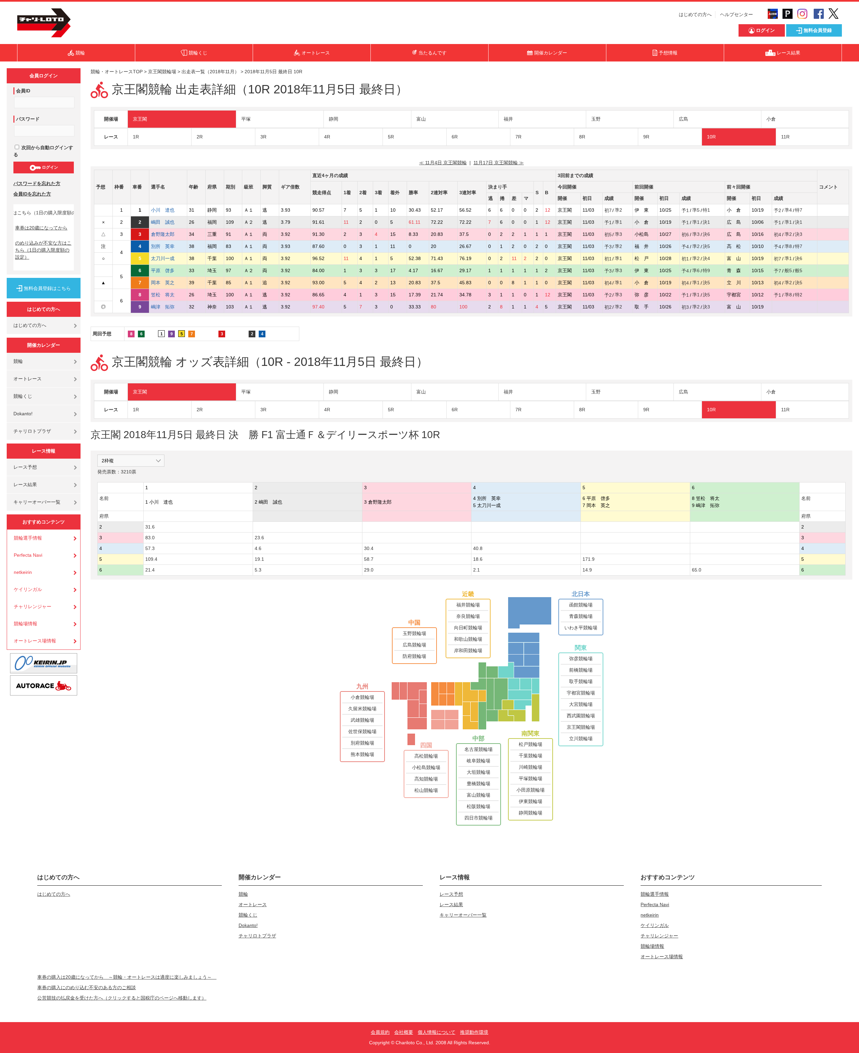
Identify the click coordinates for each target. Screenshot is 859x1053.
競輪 (18, 361)
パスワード (28, 119)
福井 (508, 119)
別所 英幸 (162, 246)
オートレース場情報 (35, 640)
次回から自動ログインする (43, 151)
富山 (421, 119)
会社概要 (403, 1032)
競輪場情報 (25, 623)
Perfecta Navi (28, 555)
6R (455, 136)
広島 (683, 119)
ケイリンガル (28, 589)
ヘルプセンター (736, 14)
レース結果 (25, 484)
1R (136, 136)
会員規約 (380, 1032)
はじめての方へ (695, 14)
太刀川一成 (162, 258)
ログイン (49, 167)
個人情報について (436, 1032)
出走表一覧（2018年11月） (210, 71)
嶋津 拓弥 (162, 306)
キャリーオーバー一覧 (36, 502)
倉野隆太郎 (162, 234)
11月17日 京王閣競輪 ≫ (498, 162)
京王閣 (140, 119)
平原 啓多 (162, 270)
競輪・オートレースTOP (117, 71)
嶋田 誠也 (162, 222)
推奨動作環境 (474, 1032)
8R (582, 136)
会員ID (23, 90)
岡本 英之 (162, 282)
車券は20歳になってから (41, 227)
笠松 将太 (162, 294)
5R (391, 136)
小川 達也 (162, 210)
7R (518, 136)
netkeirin (23, 572)
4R (327, 136)
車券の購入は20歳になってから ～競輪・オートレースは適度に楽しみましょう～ (126, 977)
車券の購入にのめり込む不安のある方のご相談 (86, 987)
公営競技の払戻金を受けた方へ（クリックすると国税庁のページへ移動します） (121, 998)
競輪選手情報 (28, 538)
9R (646, 136)
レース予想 (25, 467)
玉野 (596, 119)
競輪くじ (22, 396)
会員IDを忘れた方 (32, 194)
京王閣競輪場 (162, 71)
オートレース (27, 378)
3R (263, 136)
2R (200, 136)
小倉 (771, 119)
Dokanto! (23, 413)
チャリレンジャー (32, 606)
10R (711, 136)
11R (785, 136)
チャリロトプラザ (32, 431)
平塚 (246, 119)
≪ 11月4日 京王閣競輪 (443, 162)
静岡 (333, 119)
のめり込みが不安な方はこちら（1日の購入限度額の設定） (43, 250)
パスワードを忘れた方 (36, 183)
